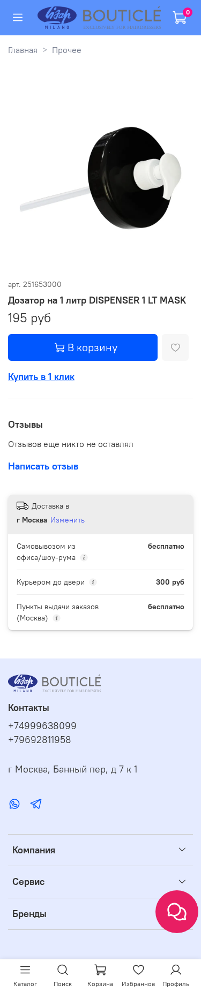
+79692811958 (39, 740)
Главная (23, 49)
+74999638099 (42, 726)
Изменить (67, 520)
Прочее (66, 49)
